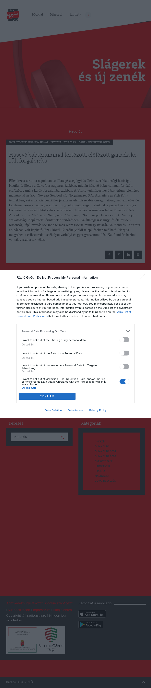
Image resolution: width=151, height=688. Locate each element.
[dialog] (75, 344)
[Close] (143, 278)
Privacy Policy (97, 410)
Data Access (75, 410)
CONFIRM (47, 396)
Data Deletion (53, 410)
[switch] (124, 339)
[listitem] (75, 331)
